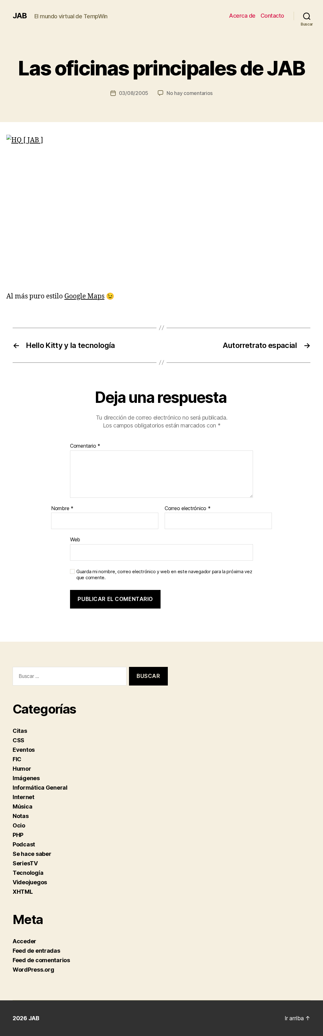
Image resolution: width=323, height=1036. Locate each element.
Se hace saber (32, 854)
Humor (22, 768)
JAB (20, 16)
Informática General (40, 787)
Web (75, 539)
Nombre (62, 508)
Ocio (19, 825)
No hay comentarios (190, 93)
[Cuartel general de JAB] (161, 210)
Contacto (272, 15)
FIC (17, 759)
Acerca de (242, 15)
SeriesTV (25, 863)
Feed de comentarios (41, 960)
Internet (23, 797)
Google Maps (84, 296)
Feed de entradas (36, 950)
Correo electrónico (188, 508)
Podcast (24, 844)
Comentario (85, 446)
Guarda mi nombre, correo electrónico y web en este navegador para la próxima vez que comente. (164, 574)
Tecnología (28, 872)
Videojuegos (30, 882)
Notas (21, 816)
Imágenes (26, 778)
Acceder (24, 941)
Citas (20, 730)
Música (22, 806)
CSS (18, 740)
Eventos (24, 749)
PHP (18, 835)
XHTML (23, 891)
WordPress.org (33, 969)
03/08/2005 (133, 93)
